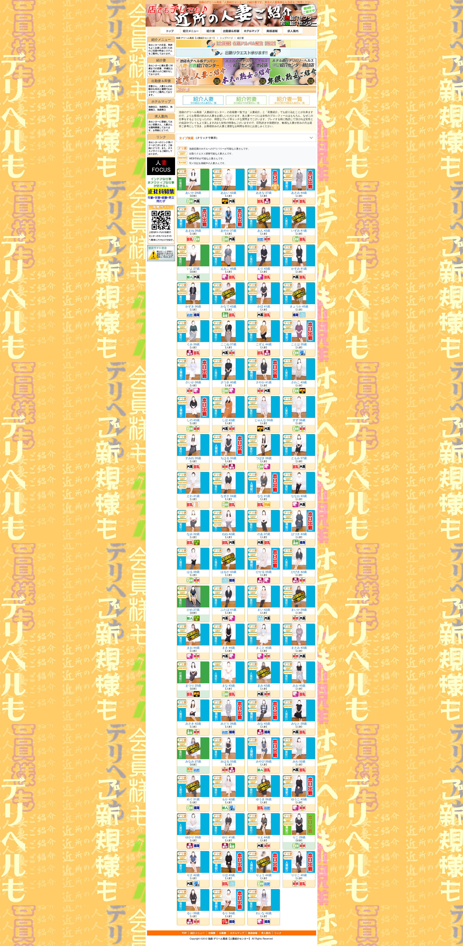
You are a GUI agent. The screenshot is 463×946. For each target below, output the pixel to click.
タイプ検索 (199, 138)
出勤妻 (222, 933)
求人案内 (161, 116)
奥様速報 (252, 933)
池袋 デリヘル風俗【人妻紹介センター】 (229, 938)
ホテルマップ (161, 101)
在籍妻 (211, 933)
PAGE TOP (452, 935)
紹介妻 (161, 60)
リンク (161, 137)
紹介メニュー (161, 39)
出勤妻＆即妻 (161, 80)
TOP (184, 933)
